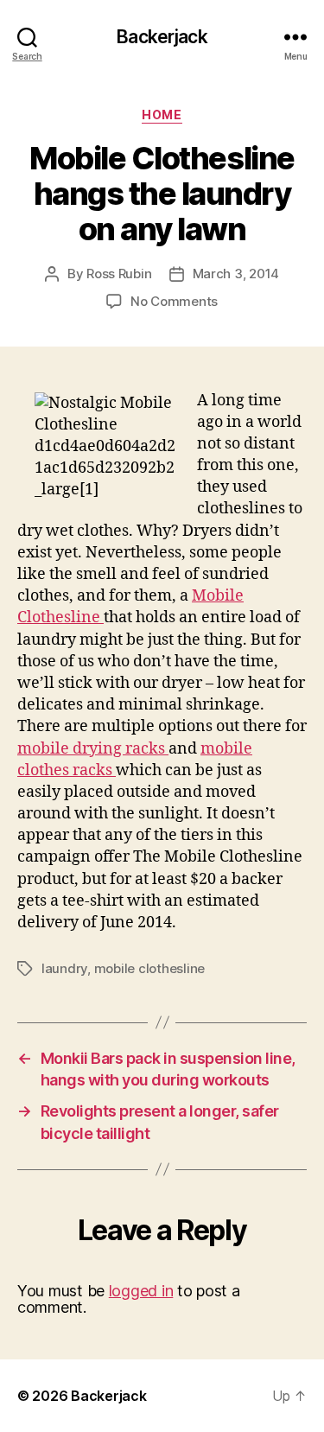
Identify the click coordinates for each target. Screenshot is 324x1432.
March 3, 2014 (236, 273)
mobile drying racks (92, 749)
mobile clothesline (149, 968)
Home (161, 114)
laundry (64, 968)
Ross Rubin (118, 273)
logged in (141, 1291)
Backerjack (161, 37)
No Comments (174, 301)
